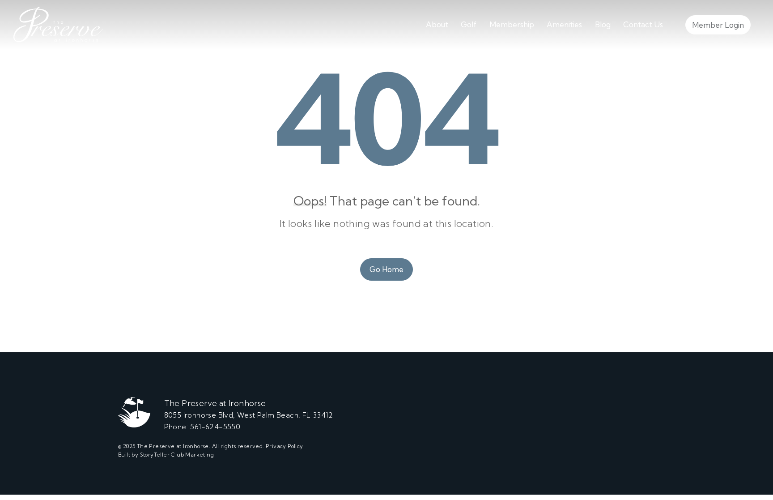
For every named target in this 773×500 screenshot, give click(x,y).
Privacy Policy (284, 446)
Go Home (386, 269)
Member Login (718, 25)
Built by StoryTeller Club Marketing (166, 454)
